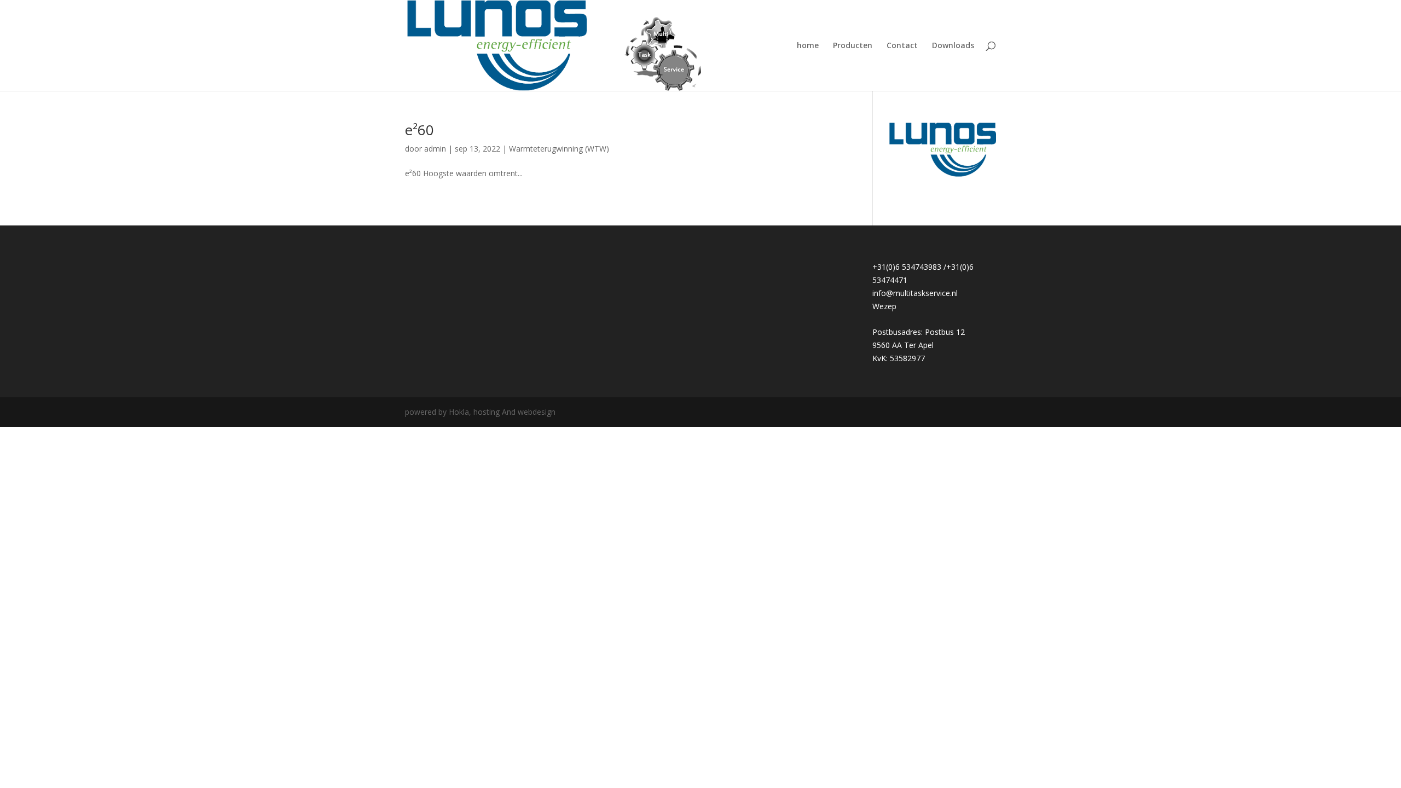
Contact (902, 46)
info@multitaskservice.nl (915, 293)
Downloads (953, 46)
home (808, 46)
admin (435, 148)
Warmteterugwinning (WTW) (559, 148)
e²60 (419, 130)
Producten (852, 46)
